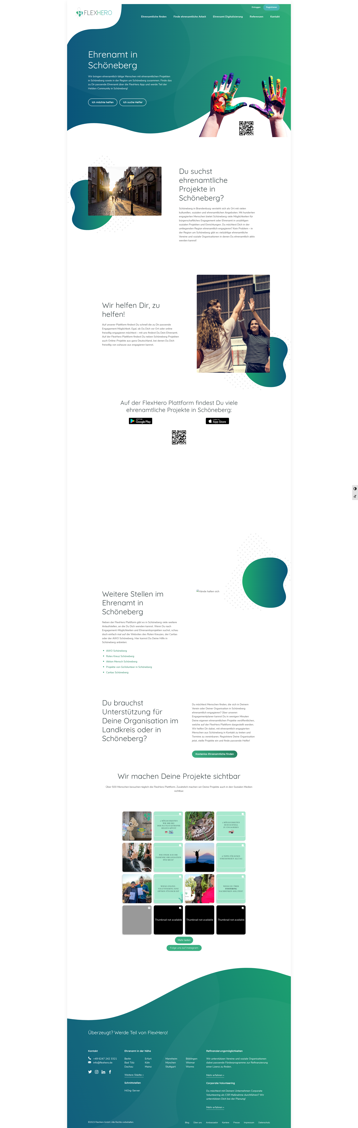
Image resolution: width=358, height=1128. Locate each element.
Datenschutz (264, 1122)
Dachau (128, 1066)
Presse (236, 1122)
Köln (147, 1062)
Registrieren (271, 7)
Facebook (110, 1072)
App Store (217, 421)
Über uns (197, 1122)
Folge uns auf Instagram (184, 947)
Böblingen (191, 1058)
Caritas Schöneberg (117, 672)
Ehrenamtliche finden (154, 16)
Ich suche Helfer (133, 102)
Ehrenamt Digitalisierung (228, 16)
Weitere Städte (133, 1075)
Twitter (90, 1072)
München (170, 1062)
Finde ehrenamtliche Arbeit (190, 16)
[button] (137, 826)
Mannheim (171, 1058)
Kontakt (275, 16)
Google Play (140, 421)
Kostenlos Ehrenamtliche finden (215, 754)
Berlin (127, 1058)
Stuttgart (170, 1066)
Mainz (148, 1066)
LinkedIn (103, 1072)
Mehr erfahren (214, 1075)
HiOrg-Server (132, 1090)
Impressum (249, 1122)
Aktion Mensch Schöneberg (121, 661)
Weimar (190, 1062)
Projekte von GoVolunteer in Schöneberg (129, 667)
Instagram (97, 1072)
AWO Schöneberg (116, 650)
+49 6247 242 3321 (105, 1058)
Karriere (225, 1122)
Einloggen (256, 7)
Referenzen (256, 16)
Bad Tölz (129, 1062)
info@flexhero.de (102, 1062)
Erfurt (148, 1058)
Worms (190, 1066)
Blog (187, 1122)
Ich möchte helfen (103, 102)
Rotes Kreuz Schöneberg (120, 656)
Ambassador (212, 1122)
